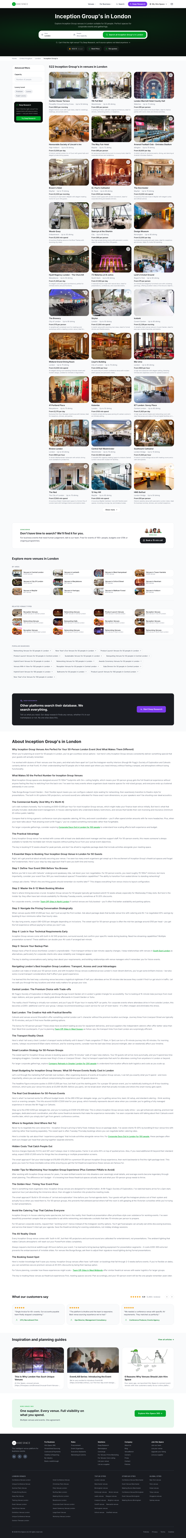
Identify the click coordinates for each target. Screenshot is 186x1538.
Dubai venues (154, 1488)
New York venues (155, 1480)
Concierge (101, 1452)
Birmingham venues (101, 1488)
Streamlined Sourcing (52, 1448)
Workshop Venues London (61, 1516)
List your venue (103, 1461)
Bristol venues (113, 1492)
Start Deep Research (152, 709)
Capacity (18, 75)
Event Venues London (19, 1504)
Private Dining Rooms (19, 1492)
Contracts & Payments (52, 1452)
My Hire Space (158, 4)
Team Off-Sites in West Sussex (69, 1029)
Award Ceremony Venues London (64, 1508)
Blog (126, 1448)
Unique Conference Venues (21, 1484)
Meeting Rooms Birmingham (131, 1500)
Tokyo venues (154, 1492)
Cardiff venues (99, 1504)
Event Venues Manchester (130, 1484)
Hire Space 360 (50, 1445)
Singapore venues (156, 1496)
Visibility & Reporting (51, 1455)
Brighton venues (113, 1500)
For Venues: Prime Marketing (108, 1455)
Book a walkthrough (51, 1461)
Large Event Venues (59, 1512)
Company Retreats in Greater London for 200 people (72, 1063)
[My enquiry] (172, 4)
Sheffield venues (111, 1512)
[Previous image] (52, 85)
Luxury (28, 92)
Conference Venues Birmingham (132, 1492)
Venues (91, 4)
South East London (161, 951)
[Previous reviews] (167, 1297)
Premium (19, 92)
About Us (128, 1445)
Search (121, 4)
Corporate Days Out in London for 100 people (79, 827)
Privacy (155, 1532)
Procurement (76, 1445)
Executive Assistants (78, 1452)
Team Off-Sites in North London (54, 901)
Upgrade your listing (158, 1452)
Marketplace (102, 1448)
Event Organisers (77, 1448)
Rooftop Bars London (60, 1492)
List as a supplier (104, 1464)
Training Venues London (20, 1500)
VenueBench (129, 1452)
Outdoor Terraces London (20, 1520)
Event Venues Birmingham (131, 1496)
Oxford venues (99, 1512)
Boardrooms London (60, 1500)
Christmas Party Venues (61, 1484)
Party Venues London (60, 1488)
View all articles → (166, 1339)
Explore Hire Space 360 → (150, 1413)
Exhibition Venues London (21, 1512)
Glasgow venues (111, 1496)
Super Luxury (21, 96)
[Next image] (85, 85)
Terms (163, 1532)
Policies (127, 1464)
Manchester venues (101, 1484)
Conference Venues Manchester (132, 1480)
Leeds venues (99, 1496)
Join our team (156, 1445)
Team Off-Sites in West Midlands (88, 1270)
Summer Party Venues (19, 1488)
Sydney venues (155, 1500)
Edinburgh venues (101, 1492)
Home (14, 58)
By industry (48, 1458)
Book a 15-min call (154, 540)
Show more (110, 510)
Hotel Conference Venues (61, 1480)
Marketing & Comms (78, 1455)
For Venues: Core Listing (106, 1458)
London (38, 58)
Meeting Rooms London (61, 1496)
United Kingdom (25, 58)
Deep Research (138, 4)
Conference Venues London (21, 1480)
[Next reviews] (172, 1297)
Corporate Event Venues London (64, 1504)
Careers (127, 1455)
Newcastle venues (112, 1504)
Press (127, 1458)
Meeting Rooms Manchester (131, 1488)
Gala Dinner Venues (18, 1508)
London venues (100, 1480)
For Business (105, 4)
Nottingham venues (101, 1508)
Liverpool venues (100, 1500)
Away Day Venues (18, 1496)
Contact (127, 1461)
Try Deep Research (28, 118)
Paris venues (154, 1484)
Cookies (171, 1532)
